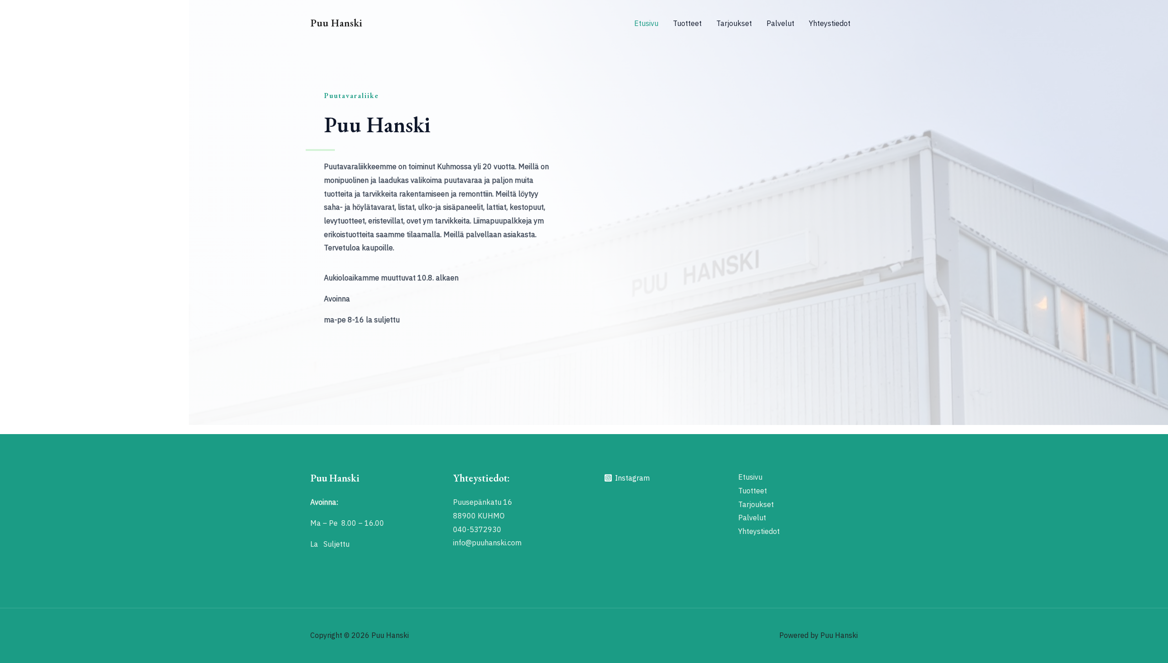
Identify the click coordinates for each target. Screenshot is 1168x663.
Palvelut (780, 23)
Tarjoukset (734, 23)
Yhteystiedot (829, 23)
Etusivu (646, 23)
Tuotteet (687, 23)
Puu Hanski (336, 23)
